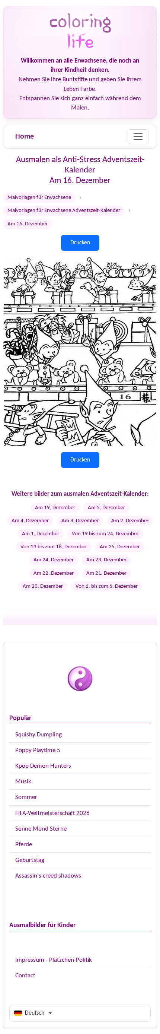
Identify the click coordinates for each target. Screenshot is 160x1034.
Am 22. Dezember (53, 573)
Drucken (80, 243)
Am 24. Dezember (53, 560)
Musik (23, 781)
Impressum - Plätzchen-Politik (53, 960)
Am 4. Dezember (30, 521)
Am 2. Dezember (129, 521)
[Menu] (138, 136)
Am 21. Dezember (106, 573)
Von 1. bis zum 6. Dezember (107, 586)
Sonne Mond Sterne (41, 829)
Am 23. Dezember (106, 560)
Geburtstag (29, 860)
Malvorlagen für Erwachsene (39, 197)
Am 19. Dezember (55, 508)
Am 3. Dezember (80, 521)
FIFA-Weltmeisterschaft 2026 (52, 813)
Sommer (26, 797)
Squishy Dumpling (38, 735)
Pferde (23, 844)
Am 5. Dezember (106, 508)
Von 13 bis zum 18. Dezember (53, 547)
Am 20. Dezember (43, 586)
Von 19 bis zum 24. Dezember (105, 534)
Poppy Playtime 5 (37, 750)
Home (24, 136)
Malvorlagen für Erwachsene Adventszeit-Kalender (63, 210)
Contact (25, 976)
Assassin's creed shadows (48, 876)
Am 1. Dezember (40, 534)
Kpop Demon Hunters (43, 766)
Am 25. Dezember (120, 547)
